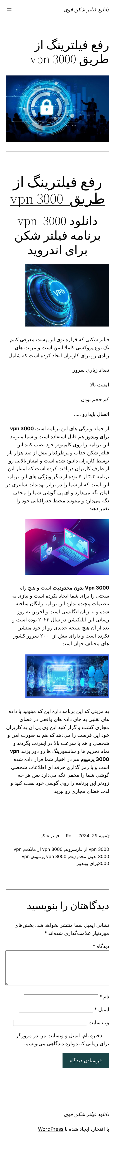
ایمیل (101, 1009)
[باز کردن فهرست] (9, 9)
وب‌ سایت (98, 1022)
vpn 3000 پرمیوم (49, 856)
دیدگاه (101, 946)
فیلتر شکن (49, 835)
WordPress (50, 1129)
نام (104, 997)
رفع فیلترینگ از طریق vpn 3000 (57, 190)
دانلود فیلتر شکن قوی (86, 9)
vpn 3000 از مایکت (43, 849)
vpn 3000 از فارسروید (87, 849)
